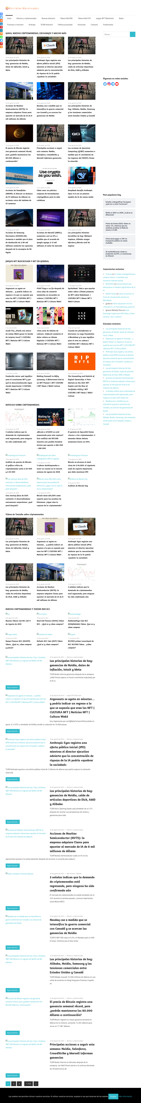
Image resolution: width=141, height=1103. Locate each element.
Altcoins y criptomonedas (26, 18)
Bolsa (121, 18)
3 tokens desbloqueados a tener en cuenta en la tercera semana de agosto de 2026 (49, 468)
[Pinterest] (1, 27)
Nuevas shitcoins (48, 18)
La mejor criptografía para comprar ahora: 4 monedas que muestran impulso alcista (119, 277)
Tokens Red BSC (66, 18)
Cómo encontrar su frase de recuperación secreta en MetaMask (118, 297)
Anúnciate (82, 24)
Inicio (9, 18)
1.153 (28, 1083)
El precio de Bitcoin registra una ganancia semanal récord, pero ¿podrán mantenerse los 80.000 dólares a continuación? (19, 154)
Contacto (94, 24)
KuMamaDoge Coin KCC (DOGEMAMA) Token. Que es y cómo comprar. (81, 624)
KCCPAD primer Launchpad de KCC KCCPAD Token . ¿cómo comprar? (81, 644)
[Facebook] (1, 14)
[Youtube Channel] (117, 84)
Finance (109, 274)
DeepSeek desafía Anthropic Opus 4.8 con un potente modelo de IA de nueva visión (80, 193)
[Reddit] (1, 20)
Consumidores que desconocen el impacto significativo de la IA (119, 287)
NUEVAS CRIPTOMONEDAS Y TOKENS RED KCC (28, 609)
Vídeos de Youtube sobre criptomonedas (25, 514)
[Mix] (1, 33)
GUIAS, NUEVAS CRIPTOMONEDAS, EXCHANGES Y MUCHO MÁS (36, 33)
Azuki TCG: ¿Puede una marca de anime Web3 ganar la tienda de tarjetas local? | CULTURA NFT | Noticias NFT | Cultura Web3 (19, 337)
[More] (1, 46)
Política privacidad (65, 24)
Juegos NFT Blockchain (105, 18)
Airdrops (32, 24)
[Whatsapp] (1, 37)
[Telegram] (1, 40)
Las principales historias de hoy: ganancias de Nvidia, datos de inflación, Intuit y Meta (71, 665)
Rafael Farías (111, 293)
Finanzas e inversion (15, 24)
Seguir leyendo (12, 687)
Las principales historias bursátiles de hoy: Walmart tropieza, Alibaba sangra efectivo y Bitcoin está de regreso (80, 239)
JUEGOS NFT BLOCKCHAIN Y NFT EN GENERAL (27, 261)
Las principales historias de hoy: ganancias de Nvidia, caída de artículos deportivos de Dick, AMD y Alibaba (118, 371)
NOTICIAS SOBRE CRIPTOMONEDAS (22, 404)
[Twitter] (1, 17)
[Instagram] (109, 84)
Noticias (79, 873)
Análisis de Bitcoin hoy (78, 485)
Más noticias (71, 873)
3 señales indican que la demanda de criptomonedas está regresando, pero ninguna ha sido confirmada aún (119, 394)
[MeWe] (1, 30)
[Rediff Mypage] (1, 43)
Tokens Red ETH (84, 18)
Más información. (126, 1096)
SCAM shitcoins (47, 24)
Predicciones (108, 24)
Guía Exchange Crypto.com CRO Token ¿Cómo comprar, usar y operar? (119, 313)
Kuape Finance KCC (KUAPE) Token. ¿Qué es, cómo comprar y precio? (19, 644)
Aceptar (113, 1096)
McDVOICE (110, 283)
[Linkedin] (1, 24)
